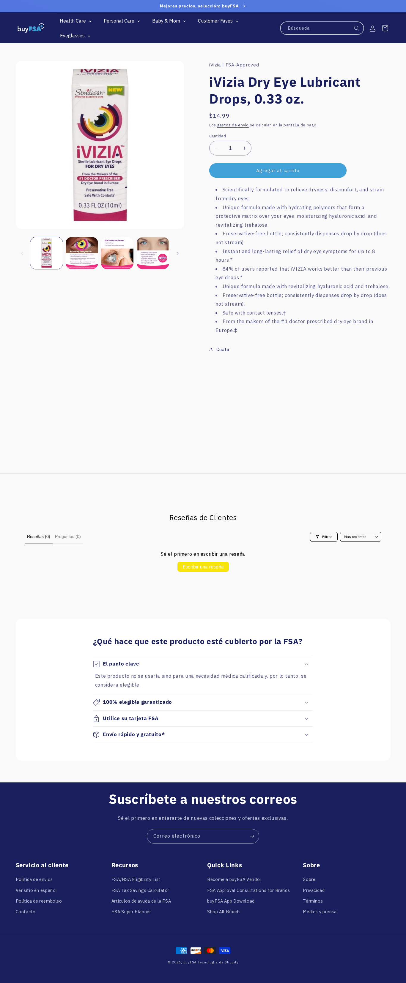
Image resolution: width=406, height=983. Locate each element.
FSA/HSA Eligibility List (135, 879)
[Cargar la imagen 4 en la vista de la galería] (153, 253)
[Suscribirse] (252, 836)
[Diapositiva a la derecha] (177, 253)
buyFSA (189, 962)
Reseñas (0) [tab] (38, 536)
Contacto (26, 911)
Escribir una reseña (203, 567)
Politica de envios (34, 879)
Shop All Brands (223, 911)
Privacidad (314, 890)
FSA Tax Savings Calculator (140, 890)
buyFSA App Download (231, 901)
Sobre (309, 879)
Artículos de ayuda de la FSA (141, 901)
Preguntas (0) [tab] (68, 536)
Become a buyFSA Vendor (234, 879)
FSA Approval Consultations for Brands (248, 890)
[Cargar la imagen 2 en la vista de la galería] (82, 253)
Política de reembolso (39, 901)
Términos (313, 901)
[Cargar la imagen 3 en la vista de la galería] (117, 253)
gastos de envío (233, 125)
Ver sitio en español (36, 890)
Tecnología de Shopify (218, 962)
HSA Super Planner (131, 911)
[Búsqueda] (357, 28)
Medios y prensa (319, 911)
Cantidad (217, 136)
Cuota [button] (222, 349)
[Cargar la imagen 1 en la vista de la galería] (46, 253)
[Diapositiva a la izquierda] (22, 253)
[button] (385, 28)
